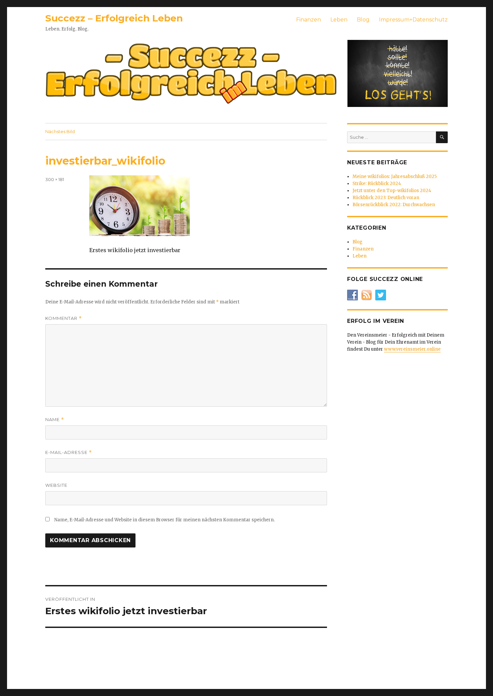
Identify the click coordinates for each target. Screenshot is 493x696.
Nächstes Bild (60, 131)
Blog (363, 19)
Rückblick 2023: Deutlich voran (385, 197)
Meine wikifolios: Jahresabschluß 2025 (394, 176)
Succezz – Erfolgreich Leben (114, 18)
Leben (338, 19)
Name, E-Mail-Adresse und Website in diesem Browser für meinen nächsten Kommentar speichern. (164, 520)
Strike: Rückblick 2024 (376, 183)
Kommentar (63, 318)
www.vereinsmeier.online (412, 349)
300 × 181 (54, 179)
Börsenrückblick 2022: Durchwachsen (393, 205)
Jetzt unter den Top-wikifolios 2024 (391, 190)
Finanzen (308, 19)
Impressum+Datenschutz (413, 19)
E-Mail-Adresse (68, 452)
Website (56, 485)
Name (54, 419)
